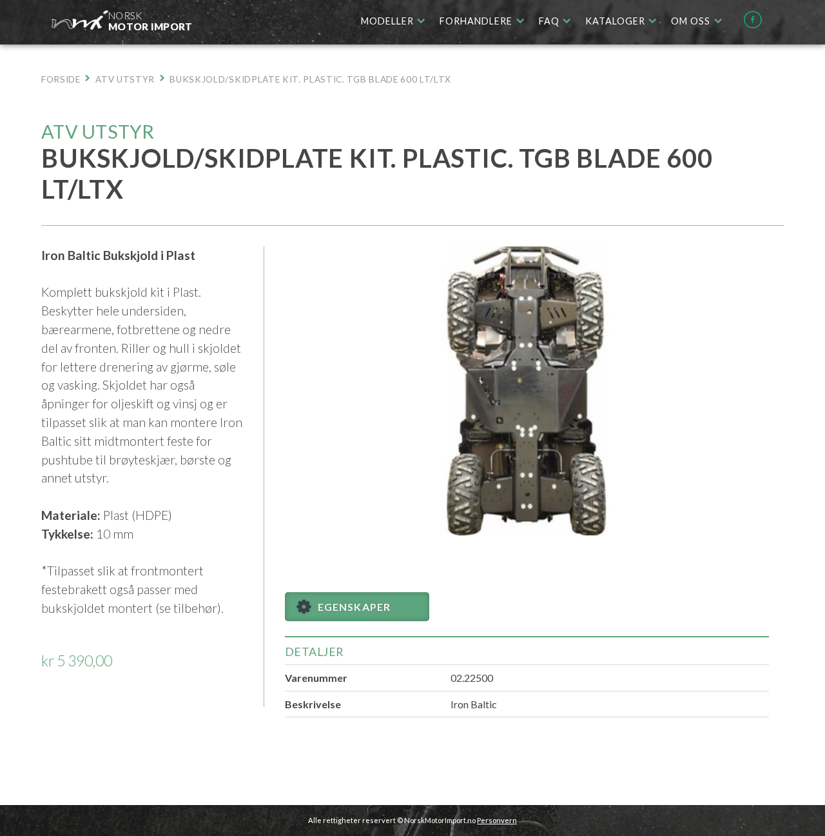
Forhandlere (476, 20)
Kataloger (615, 20)
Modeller (387, 20)
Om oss (690, 20)
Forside (61, 79)
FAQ (549, 20)
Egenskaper (354, 607)
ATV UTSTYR (125, 79)
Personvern (497, 820)
